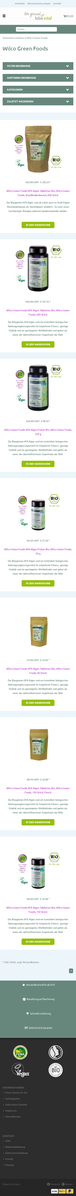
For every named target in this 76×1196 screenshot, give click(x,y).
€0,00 (69, 16)
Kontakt (57, 3)
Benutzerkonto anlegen (39, 3)
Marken (20, 38)
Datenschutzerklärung (16, 1153)
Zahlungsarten (12, 1099)
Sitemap (9, 1165)
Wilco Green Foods (37, 38)
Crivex (16, 1184)
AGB (7, 1141)
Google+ (69, 1184)
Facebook (55, 1184)
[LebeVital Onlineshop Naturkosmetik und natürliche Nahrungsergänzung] (38, 16)
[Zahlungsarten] (62, 1191)
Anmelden (20, 3)
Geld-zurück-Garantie (16, 1105)
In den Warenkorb (38, 225)
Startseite (8, 38)
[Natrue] (55, 1052)
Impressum (11, 1111)
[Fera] (20, 1052)
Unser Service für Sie (16, 1093)
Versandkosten (31, 962)
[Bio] (55, 1070)
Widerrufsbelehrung (15, 1147)
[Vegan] (20, 1070)
